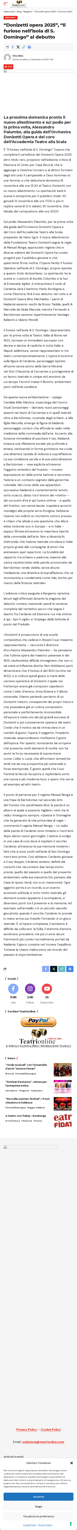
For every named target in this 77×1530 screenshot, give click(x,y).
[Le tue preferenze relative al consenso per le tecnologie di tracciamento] (70, 1523)
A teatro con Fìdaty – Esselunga (25, 1115)
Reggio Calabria (36, 1107)
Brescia (9, 1073)
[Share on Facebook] (12, 47)
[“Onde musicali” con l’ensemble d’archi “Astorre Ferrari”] (63, 1070)
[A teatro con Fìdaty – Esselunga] (63, 1120)
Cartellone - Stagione (17, 1090)
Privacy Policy (45, 1525)
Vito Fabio (18, 55)
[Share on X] (18, 47)
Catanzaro (37, 1090)
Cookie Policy (30, 1525)
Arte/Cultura (12, 1120)
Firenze (38, 1120)
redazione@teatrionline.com (43, 1442)
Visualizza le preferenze (38, 1516)
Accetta (38, 1497)
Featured (26, 1120)
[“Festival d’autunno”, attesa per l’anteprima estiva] (63, 1086)
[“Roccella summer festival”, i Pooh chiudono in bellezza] (63, 1103)
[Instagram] (30, 994)
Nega (38, 1506)
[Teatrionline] (18, 4)
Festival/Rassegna (25, 1073)
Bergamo (10, 17)
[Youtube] (47, 994)
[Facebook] (13, 994)
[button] (71, 1463)
